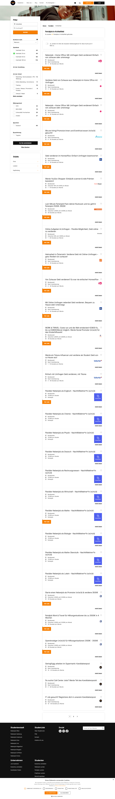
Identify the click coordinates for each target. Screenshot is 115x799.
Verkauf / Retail (20, 93)
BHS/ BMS (19, 109)
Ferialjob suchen (39, 770)
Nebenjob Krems (15, 756)
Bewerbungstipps (40, 776)
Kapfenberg (16, 170)
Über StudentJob (40, 731)
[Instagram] (64, 731)
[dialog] (57, 788)
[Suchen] (80, 3)
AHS (17, 106)
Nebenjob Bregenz (16, 749)
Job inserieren (15, 764)
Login (99, 3)
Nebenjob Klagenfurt (17, 746)
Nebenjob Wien (15, 731)
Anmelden (88, 3)
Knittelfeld (58, 26)
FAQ (36, 734)
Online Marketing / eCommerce (25, 82)
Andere (18, 115)
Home (44, 26)
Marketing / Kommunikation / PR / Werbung (25, 78)
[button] (57, 796)
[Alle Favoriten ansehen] (75, 3)
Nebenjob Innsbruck (16, 737)
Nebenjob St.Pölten (16, 753)
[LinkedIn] (60, 731)
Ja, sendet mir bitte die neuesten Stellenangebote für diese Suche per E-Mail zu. (71, 44)
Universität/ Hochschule (23, 112)
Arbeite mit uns (39, 740)
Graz (14, 161)
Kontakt (42, 2)
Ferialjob (50, 26)
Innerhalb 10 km (20, 50)
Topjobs (18, 135)
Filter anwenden (25, 143)
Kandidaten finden (16, 770)
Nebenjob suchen (40, 767)
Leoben (15, 166)
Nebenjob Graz (15, 740)
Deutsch (18, 125)
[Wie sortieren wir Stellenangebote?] (37, 40)
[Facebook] (67, 731)
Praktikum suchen (40, 773)
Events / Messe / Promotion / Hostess (24, 89)
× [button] (113, 779)
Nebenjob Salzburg (16, 734)
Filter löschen (25, 147)
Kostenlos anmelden (16, 767)
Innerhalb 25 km (20, 53)
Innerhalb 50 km (20, 57)
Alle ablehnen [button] (64, 793)
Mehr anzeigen (17, 96)
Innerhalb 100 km (21, 60)
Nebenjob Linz (15, 743)
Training (18, 85)
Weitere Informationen (60, 785)
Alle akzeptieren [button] (51, 793)
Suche (25, 32)
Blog (36, 2)
